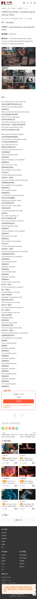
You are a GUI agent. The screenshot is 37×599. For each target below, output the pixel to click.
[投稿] (24, 3)
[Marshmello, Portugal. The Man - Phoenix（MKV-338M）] (9, 448)
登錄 (20, 520)
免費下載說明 (23, 555)
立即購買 (18, 401)
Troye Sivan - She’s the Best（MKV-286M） (9, 505)
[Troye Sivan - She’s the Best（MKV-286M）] (9, 494)
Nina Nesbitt (10, 22)
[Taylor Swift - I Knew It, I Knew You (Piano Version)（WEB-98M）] (9, 471)
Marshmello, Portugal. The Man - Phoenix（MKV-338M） (9, 459)
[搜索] (27, 3)
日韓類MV (4, 535)
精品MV (3, 555)
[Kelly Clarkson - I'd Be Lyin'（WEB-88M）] (27, 471)
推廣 (31, 18)
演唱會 (3, 541)
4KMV (3, 563)
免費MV (3, 561)
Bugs (2, 547)
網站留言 (22, 566)
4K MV (6, 455)
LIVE (2, 569)
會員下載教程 (23, 558)
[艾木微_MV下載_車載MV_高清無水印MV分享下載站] (7, 3)
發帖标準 (22, 563)
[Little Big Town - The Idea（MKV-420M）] (27, 448)
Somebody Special (15, 423)
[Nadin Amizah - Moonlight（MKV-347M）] (27, 494)
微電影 (3, 544)
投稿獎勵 (22, 561)
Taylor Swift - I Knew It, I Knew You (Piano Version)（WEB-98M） (9, 482)
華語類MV (4, 532)
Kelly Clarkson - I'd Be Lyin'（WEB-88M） (27, 482)
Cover (2, 566)
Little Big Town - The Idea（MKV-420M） (27, 459)
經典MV (3, 558)
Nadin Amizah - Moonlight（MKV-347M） (27, 505)
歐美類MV (15, 18)
